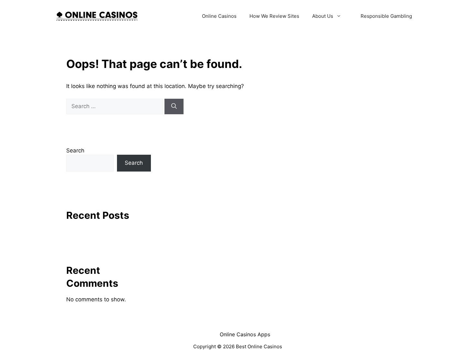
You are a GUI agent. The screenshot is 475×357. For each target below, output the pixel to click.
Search (75, 150)
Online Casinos (219, 16)
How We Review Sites (274, 16)
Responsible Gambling (386, 16)
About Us (322, 16)
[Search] (174, 106)
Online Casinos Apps (245, 334)
